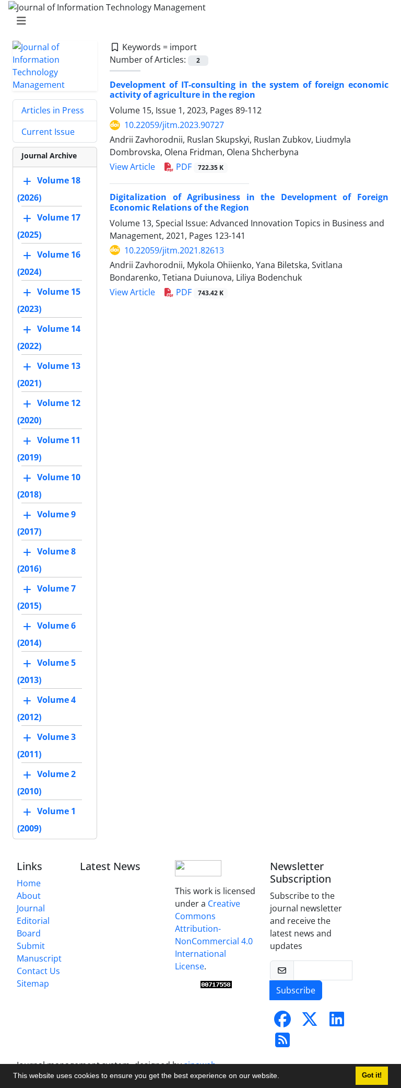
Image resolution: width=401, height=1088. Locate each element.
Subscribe (295, 990)
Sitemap (33, 983)
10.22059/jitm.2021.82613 (174, 250)
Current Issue (48, 131)
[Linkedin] (336, 1022)
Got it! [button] (372, 1075)
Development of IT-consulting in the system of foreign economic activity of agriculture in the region (249, 89)
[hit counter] (216, 984)
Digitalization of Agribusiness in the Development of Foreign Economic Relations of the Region (249, 202)
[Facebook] (282, 1022)
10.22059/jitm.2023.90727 (174, 125)
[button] (283, 1077)
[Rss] (282, 1043)
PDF (198, 166)
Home (29, 883)
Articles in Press (52, 110)
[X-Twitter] (309, 1022)
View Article (132, 166)
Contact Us (38, 971)
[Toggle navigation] (197, 21)
